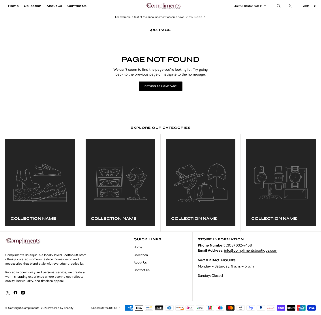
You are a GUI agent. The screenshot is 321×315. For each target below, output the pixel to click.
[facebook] (15, 292)
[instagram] (23, 292)
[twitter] (8, 292)
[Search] (278, 5)
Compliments (31, 308)
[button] (290, 5)
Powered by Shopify (60, 308)
